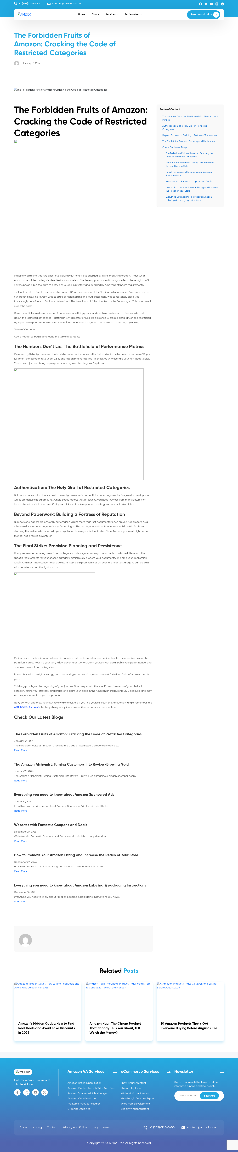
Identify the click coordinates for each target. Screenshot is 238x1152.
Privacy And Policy (74, 1127)
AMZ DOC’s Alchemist (27, 707)
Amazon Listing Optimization (85, 1083)
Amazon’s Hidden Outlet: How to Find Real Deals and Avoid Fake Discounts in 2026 (46, 1028)
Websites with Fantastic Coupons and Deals (189, 181)
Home (81, 14)
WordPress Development (135, 1104)
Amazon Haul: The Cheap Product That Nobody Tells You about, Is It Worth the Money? (115, 1028)
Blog (95, 1127)
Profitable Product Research (84, 1104)
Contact (52, 1127)
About (95, 14)
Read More (20, 750)
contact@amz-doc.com (66, 3)
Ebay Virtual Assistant (133, 1083)
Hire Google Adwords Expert (137, 1098)
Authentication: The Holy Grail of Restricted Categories (184, 127)
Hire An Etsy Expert (132, 1088)
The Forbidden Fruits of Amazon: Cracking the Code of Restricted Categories (189, 155)
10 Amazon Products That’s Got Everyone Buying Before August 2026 (189, 1026)
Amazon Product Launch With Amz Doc (91, 1088)
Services (111, 14)
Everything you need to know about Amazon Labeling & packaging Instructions (189, 198)
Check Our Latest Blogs (174, 147)
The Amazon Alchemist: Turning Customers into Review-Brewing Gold (190, 164)
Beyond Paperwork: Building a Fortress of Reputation (189, 135)
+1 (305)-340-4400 (30, 3)
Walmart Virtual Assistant (135, 1093)
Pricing (37, 1127)
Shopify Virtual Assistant (135, 1109)
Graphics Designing (79, 1109)
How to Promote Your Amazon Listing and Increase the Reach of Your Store (192, 189)
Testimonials (132, 14)
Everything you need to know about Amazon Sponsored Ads (189, 174)
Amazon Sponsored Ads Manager (87, 1093)
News (106, 1127)
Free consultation (201, 14)
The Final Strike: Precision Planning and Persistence (188, 141)
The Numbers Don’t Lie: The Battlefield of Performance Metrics (190, 118)
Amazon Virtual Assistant (82, 1098)
